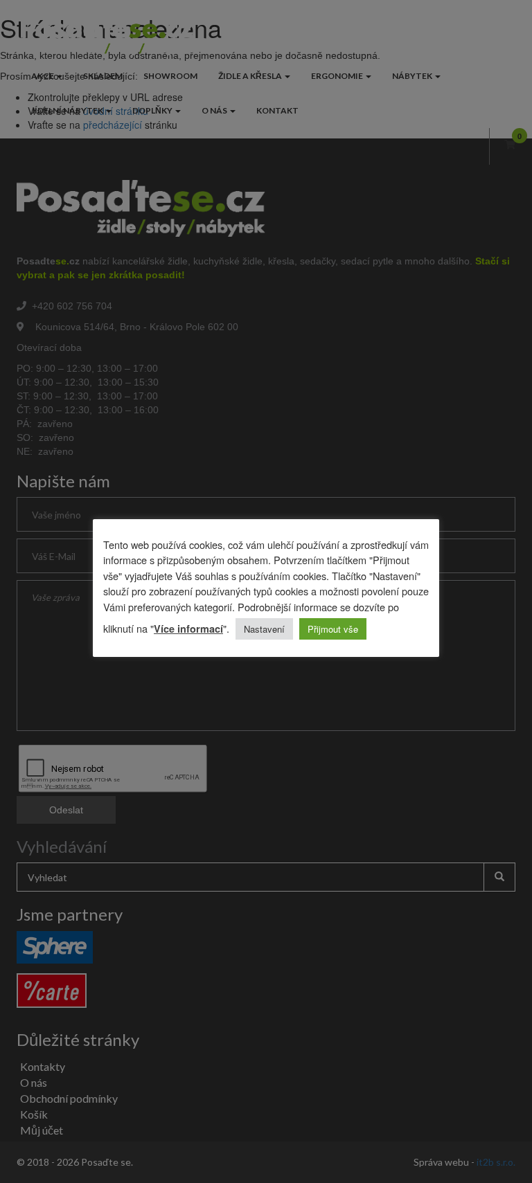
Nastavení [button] (264, 628)
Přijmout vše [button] (333, 628)
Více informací (188, 628)
